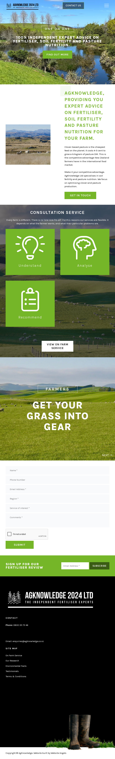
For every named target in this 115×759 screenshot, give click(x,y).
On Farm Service (14, 655)
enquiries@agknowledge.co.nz (28, 641)
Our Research (12, 660)
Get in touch (80, 195)
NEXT (105, 455)
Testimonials (12, 671)
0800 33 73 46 (17, 625)
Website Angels (58, 753)
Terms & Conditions (16, 676)
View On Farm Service (57, 346)
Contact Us (73, 5)
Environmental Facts (16, 666)
